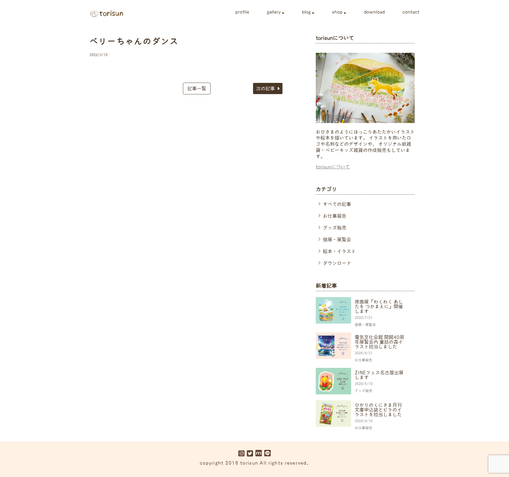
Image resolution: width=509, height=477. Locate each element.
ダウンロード (337, 263)
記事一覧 (196, 88)
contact (410, 12)
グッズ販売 (334, 228)
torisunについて (333, 167)
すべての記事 (337, 204)
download (374, 12)
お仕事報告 (334, 216)
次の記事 (265, 88)
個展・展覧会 (337, 239)
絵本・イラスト (339, 251)
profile (242, 12)
